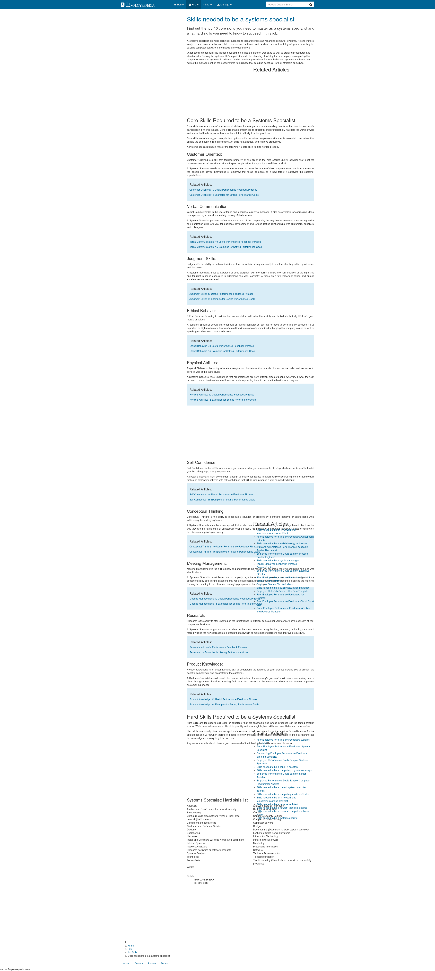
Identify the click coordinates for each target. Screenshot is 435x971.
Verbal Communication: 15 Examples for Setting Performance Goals (225, 246)
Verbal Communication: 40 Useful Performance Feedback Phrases (225, 241)
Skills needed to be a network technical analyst (282, 807)
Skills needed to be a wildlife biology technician (282, 543)
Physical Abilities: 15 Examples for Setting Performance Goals (222, 399)
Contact (139, 963)
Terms (164, 963)
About (126, 963)
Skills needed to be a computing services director (283, 794)
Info (207, 4)
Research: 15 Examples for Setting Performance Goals (218, 652)
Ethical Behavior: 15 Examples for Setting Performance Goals (222, 351)
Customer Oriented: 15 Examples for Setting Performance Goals (224, 194)
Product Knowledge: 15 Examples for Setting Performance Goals (224, 704)
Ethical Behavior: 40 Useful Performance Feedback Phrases (221, 345)
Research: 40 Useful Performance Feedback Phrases (218, 647)
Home (180, 4)
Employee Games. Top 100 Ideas (275, 584)
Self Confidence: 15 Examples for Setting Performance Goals (222, 499)
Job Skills (132, 952)
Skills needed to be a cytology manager (278, 560)
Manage (225, 4)
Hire (194, 4)
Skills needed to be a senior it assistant (277, 766)
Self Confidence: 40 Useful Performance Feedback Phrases (221, 494)
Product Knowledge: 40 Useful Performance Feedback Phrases (223, 699)
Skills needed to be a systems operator (277, 818)
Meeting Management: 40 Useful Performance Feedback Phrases (224, 598)
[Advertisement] (283, 36)
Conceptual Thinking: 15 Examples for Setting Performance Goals (224, 551)
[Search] (310, 4)
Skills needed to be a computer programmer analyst (284, 770)
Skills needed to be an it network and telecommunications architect (276, 531)
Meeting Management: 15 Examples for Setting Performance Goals (225, 603)
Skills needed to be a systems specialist (240, 18)
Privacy (152, 963)
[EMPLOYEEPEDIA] (140, 3)
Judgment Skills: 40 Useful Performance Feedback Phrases (221, 293)
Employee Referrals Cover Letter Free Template (282, 591)
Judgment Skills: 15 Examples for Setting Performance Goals (222, 299)
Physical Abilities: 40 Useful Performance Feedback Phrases (221, 394)
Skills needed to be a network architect (277, 804)
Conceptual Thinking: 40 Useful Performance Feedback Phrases (224, 546)
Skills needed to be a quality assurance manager (283, 587)
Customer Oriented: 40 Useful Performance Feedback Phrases (223, 189)
